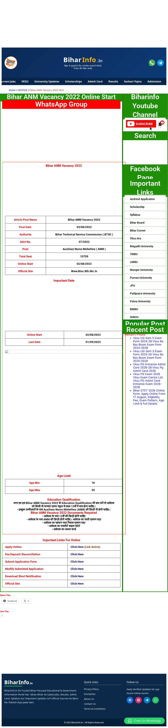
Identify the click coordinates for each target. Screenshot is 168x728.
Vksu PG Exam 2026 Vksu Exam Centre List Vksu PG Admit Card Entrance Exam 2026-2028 (148, 380)
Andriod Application (142, 199)
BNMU (134, 309)
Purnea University (141, 277)
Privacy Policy (91, 689)
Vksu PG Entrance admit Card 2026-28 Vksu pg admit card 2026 (149, 367)
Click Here (77, 546)
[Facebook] (130, 700)
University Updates (46, 81)
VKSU (24, 81)
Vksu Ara (135, 238)
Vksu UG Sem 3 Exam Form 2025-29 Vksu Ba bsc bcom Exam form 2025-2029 (148, 356)
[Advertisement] (84, 23)
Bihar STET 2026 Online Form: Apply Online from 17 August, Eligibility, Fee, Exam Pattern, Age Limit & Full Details (149, 397)
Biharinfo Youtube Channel (145, 106)
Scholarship (137, 207)
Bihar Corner (138, 230)
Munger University (141, 269)
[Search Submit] (134, 151)
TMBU (134, 254)
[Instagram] (138, 700)
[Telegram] (147, 700)
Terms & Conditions (94, 708)
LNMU (134, 262)
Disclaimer (90, 694)
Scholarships (73, 81)
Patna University (140, 301)
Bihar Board (137, 222)
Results (113, 81)
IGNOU (134, 317)
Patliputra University (142, 293)
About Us (89, 698)
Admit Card (95, 81)
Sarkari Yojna (133, 81)
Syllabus (135, 214)
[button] (145, 199)
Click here (77, 561)
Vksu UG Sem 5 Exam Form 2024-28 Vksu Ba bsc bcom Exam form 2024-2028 (148, 342)
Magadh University (141, 246)
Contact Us (90, 703)
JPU (132, 285)
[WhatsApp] (155, 700)
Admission (154, 81)
